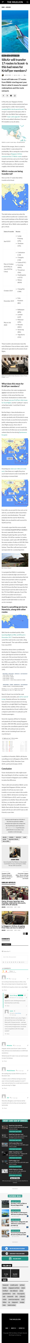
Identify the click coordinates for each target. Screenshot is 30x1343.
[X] (7, 95)
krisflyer (18, 837)
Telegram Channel (12, 827)
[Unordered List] (13, 962)
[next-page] (27, 934)
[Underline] (7, 962)
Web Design (11, 1335)
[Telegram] (11, 95)
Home (3, 7)
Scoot (8, 56)
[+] (23, 962)
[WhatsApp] (14, 95)
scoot (24, 837)
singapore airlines (13, 839)
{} (21, 962)
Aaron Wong (8, 75)
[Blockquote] (15, 962)
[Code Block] (17, 962)
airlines (5, 837)
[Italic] (5, 962)
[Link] (19, 962)
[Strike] (9, 962)
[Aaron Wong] (3, 75)
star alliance (6, 841)
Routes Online (10, 688)
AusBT (7, 377)
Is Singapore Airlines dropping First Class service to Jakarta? (13, 927)
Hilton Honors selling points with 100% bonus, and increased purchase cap (19, 1223)
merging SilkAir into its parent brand (13, 109)
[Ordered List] (11, 962)
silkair (4, 839)
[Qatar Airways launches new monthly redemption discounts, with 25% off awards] (15, 893)
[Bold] (3, 962)
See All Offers (15, 1178)
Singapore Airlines (15, 56)
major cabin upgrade (13, 117)
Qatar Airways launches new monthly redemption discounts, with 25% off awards (14, 903)
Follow (15, 1269)
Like (6, 1269)
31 (27, 1227)
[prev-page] (24, 934)
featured (11, 837)
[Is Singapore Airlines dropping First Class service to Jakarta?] (15, 918)
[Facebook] (3, 95)
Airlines (8, 7)
